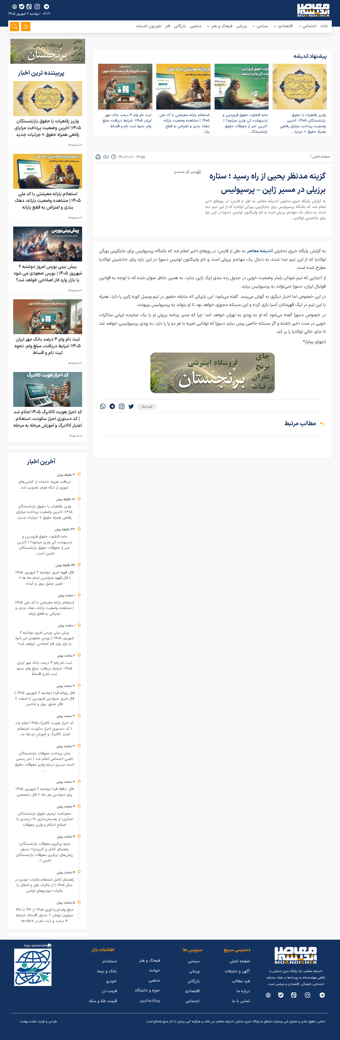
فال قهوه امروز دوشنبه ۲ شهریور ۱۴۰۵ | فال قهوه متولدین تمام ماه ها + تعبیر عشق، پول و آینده (44, 578)
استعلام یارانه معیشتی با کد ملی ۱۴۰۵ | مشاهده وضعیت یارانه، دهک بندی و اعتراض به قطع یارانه (47, 201)
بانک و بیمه (107, 971)
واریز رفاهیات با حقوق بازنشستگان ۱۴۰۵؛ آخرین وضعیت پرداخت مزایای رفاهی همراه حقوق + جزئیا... (303, 123)
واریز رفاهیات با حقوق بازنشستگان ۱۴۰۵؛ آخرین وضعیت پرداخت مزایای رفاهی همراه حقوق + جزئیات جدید (47, 128)
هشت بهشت (28, 1021)
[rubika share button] (14, 6)
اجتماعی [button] (310, 26)
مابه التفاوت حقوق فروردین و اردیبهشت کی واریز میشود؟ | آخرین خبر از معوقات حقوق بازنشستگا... (245, 123)
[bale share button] (21, 6)
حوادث (154, 971)
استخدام (110, 961)
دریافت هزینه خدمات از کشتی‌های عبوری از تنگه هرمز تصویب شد (44, 484)
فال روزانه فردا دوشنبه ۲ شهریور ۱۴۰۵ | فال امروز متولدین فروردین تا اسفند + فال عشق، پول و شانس (44, 698)
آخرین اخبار (42, 462)
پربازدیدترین (150, 1000)
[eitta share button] (29, 6)
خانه (324, 26)
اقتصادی (192, 991)
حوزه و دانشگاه (147, 990)
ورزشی (241, 26)
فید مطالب (241, 981)
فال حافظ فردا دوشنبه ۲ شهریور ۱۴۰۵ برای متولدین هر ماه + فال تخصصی (44, 792)
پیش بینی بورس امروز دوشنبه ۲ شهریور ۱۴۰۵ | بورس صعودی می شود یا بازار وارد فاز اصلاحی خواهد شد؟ (47, 273)
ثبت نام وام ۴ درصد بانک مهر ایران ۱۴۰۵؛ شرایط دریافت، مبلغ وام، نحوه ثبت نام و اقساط (127, 120)
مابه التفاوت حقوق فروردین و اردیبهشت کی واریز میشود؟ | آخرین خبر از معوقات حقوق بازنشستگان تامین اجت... (44, 545)
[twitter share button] (131, 407)
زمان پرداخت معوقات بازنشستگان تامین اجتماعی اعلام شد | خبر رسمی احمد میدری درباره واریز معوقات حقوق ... (44, 762)
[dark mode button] (25, 26)
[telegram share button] (46, 6)
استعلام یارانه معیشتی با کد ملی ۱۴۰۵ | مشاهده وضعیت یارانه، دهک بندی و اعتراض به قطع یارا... (185, 123)
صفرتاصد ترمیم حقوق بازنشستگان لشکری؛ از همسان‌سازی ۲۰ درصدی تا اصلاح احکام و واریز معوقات (44, 819)
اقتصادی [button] (285, 26)
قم (168, 26)
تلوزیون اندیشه (149, 26)
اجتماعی (193, 1001)
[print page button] (98, 157)
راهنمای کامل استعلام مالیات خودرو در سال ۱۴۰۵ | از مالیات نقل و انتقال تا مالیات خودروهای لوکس (44, 885)
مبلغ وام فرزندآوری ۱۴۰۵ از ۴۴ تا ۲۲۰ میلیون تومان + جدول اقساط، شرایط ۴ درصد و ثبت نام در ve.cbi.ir (44, 915)
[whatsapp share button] (103, 407)
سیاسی (194, 961)
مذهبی (195, 26)
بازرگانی (180, 26)
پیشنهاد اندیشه (310, 57)
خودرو (111, 981)
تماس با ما (241, 1001)
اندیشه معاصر (260, 251)
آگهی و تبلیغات (237, 971)
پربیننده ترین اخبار (42, 73)
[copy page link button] (106, 157)
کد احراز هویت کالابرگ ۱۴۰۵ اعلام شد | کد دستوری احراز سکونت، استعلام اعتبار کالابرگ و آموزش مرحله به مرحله (47, 419)
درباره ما (243, 991)
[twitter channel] (322, 995)
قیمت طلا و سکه (103, 1001)
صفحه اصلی (321, 156)
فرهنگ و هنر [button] (221, 26)
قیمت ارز (109, 991)
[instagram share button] (37, 6)
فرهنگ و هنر (149, 961)
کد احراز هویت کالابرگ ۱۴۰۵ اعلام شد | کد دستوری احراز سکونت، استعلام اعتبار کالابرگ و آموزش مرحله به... (44, 728)
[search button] (14, 26)
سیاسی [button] (262, 26)
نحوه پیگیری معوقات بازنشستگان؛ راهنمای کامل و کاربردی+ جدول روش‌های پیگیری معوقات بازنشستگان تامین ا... (44, 852)
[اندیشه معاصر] (313, 10)
